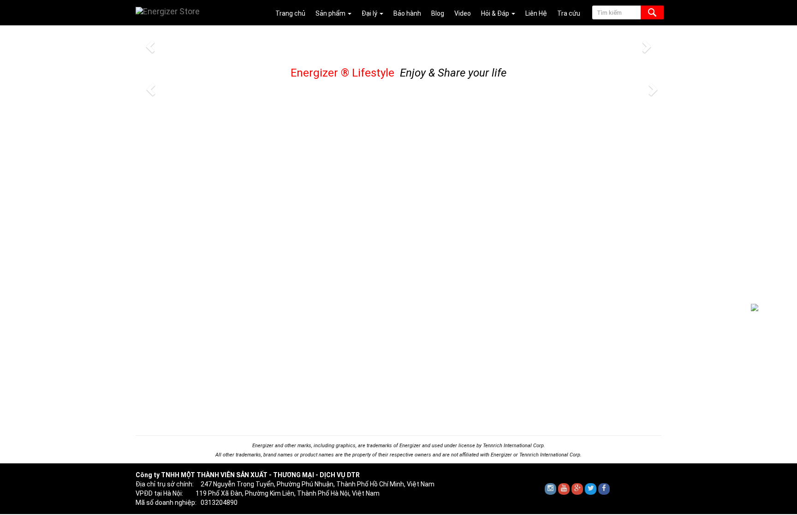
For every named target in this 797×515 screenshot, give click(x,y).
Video (462, 13)
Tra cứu (568, 13)
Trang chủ (290, 13)
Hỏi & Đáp (496, 13)
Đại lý (370, 13)
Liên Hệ (536, 13)
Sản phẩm (331, 13)
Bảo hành (407, 13)
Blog (437, 13)
